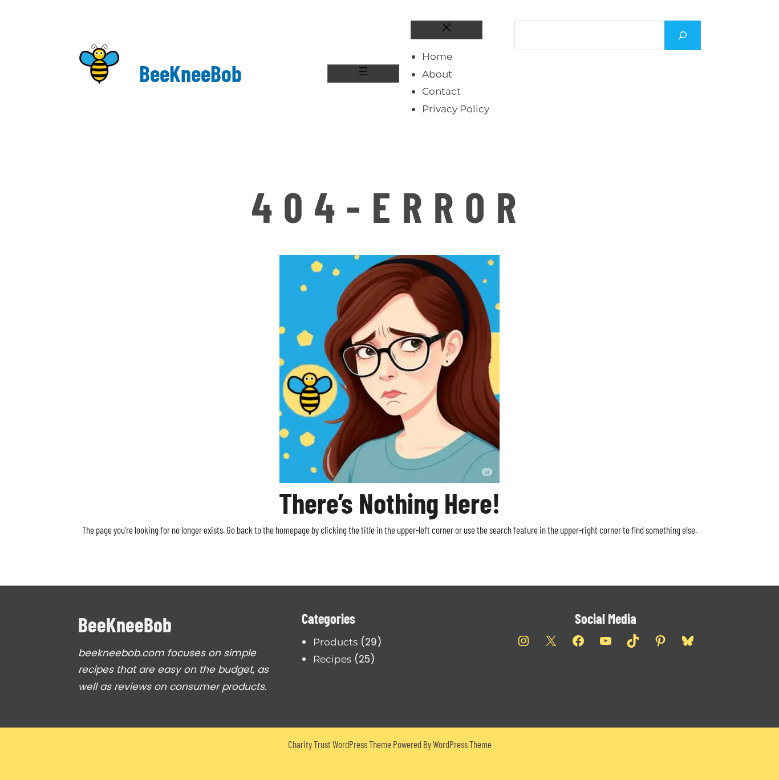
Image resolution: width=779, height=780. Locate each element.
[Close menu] (446, 30)
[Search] (682, 35)
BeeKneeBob (190, 73)
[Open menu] (363, 73)
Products (335, 642)
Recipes (332, 659)
